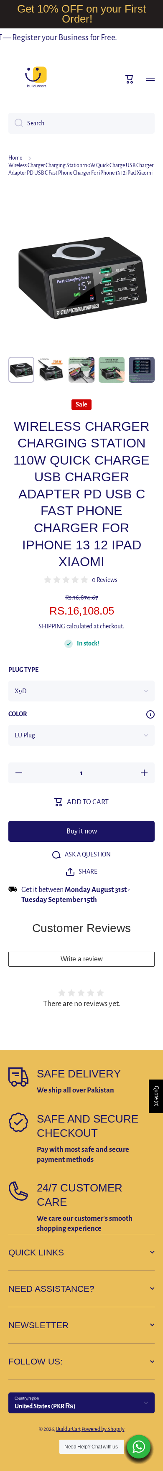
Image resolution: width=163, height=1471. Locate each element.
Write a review (82, 959)
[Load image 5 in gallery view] (142, 370)
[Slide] (150, 714)
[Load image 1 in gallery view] (21, 370)
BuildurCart (68, 1429)
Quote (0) (156, 1096)
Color (17, 714)
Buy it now (81, 831)
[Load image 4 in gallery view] (112, 370)
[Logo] (35, 79)
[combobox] (81, 123)
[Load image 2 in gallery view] (51, 370)
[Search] (15, 123)
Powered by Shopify (103, 1429)
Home (15, 158)
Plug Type (23, 669)
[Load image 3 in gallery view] (81, 370)
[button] (129, 79)
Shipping (51, 626)
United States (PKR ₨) (45, 1406)
